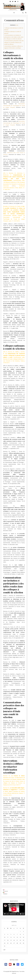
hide (17, 25)
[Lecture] (5, 914)
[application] (14, 909)
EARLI (13, 186)
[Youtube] (10, 964)
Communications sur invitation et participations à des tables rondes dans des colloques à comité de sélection (13, 37)
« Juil (4, 949)
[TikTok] (14, 964)
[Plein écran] (23, 914)
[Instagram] (18, 964)
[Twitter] (22, 964)
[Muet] (20, 914)
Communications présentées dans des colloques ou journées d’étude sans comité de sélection (14, 42)
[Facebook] (6, 964)
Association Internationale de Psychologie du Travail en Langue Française (14, 105)
